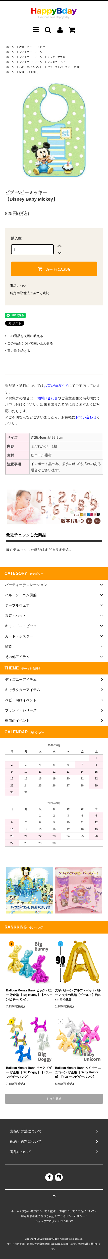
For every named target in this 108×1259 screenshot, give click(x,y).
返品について (20, 286)
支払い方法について (34, 1211)
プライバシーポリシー (71, 1216)
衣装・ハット (26, 47)
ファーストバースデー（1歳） (64, 67)
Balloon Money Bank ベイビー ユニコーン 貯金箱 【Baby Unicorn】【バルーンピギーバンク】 (78, 1072)
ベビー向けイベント (30, 67)
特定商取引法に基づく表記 (29, 293)
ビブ (42, 47)
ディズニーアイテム (30, 52)
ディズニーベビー (57, 62)
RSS (60, 1221)
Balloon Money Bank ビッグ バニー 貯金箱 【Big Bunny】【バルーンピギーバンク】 (29, 995)
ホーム (10, 47)
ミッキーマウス (56, 57)
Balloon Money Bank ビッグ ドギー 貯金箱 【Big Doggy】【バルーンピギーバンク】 (29, 1072)
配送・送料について (62, 1211)
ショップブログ (45, 1221)
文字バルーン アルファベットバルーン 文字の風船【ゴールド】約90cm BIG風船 (78, 995)
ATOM (69, 1221)
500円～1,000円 (28, 72)
